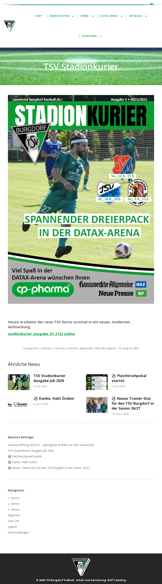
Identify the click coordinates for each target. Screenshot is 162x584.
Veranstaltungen (18, 532)
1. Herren (45, 348)
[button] (61, 16)
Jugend (111, 348)
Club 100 (99, 348)
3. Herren (72, 348)
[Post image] (19, 382)
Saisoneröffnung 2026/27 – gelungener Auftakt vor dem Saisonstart (51, 445)
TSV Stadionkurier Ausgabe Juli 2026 (50, 378)
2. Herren (59, 348)
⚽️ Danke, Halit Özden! (54, 398)
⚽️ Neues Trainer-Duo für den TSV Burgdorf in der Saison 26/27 (133, 403)
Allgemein (86, 348)
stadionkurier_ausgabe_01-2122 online (41, 333)
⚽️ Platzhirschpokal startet (129, 378)
